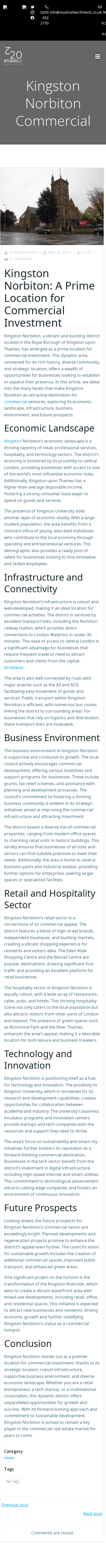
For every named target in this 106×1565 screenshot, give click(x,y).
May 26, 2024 (59, 252)
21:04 (86, 252)
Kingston (13, 441)
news (9, 1458)
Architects (14, 667)
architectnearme (23, 252)
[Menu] (97, 56)
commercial (15, 401)
